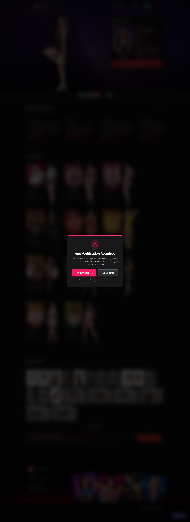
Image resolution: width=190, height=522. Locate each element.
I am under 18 (107, 273)
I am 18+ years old (84, 273)
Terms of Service (105, 280)
